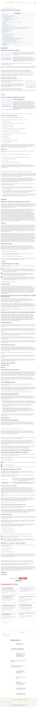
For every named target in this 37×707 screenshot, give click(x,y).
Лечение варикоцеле (6, 29)
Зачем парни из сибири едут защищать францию (27, 614)
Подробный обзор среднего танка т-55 (20, 644)
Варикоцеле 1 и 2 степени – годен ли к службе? (11, 43)
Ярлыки (4, 32)
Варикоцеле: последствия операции (9, 15)
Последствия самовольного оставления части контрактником (21, 683)
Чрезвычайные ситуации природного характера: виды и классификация (17, 649)
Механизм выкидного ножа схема (21, 677)
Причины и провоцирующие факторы (11, 19)
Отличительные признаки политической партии (27, 597)
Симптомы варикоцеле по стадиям (8, 25)
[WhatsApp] (21, 580)
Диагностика (7, 20)
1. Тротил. (4, 24)
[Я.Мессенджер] (16, 580)
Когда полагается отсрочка (7, 30)
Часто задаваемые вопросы (7, 34)
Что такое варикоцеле (6, 18)
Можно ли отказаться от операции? (11, 40)
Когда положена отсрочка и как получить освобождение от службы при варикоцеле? (17, 27)
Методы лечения (5, 26)
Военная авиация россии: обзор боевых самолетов (20, 694)
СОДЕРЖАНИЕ (5, 14)
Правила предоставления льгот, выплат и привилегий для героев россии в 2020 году (21, 655)
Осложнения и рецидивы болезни (8, 35)
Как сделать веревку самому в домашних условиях (18, 661)
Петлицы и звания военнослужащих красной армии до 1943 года (17, 666)
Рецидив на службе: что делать (8, 16)
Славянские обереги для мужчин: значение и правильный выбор (6, 59)
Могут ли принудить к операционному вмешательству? (14, 41)
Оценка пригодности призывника (8, 37)
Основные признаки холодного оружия (30, 87)
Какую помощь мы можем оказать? (8, 33)
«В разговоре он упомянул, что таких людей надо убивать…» (13, 38)
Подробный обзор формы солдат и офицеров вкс (21, 689)
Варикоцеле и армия (6, 23)
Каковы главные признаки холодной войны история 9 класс (8, 614)
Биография (5, 21)
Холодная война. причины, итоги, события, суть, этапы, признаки (26, 605)
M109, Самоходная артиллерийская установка (10, 17)
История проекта (5, 36)
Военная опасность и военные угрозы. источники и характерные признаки (9, 605)
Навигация (4, 44)
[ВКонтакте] (17, 580)
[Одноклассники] (18, 580)
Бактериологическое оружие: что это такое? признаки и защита (6, 106)
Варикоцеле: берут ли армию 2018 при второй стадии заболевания (14, 28)
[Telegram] (19, 580)
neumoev (8, 2)
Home (3, 8)
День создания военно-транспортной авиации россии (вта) (20, 672)
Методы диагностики (6, 42)
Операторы (5, 45)
